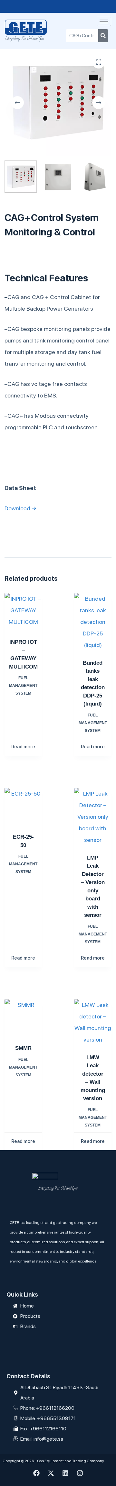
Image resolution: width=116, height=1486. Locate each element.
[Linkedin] (65, 1473)
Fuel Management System (23, 686)
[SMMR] (23, 1017)
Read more (23, 747)
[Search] (103, 35)
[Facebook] (36, 1473)
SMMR (23, 1048)
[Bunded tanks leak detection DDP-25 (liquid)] (92, 622)
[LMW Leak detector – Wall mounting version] (92, 1022)
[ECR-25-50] (23, 806)
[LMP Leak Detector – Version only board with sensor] (92, 817)
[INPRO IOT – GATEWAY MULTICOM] (23, 611)
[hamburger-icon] (104, 21)
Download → (20, 508)
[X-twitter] (50, 1473)
